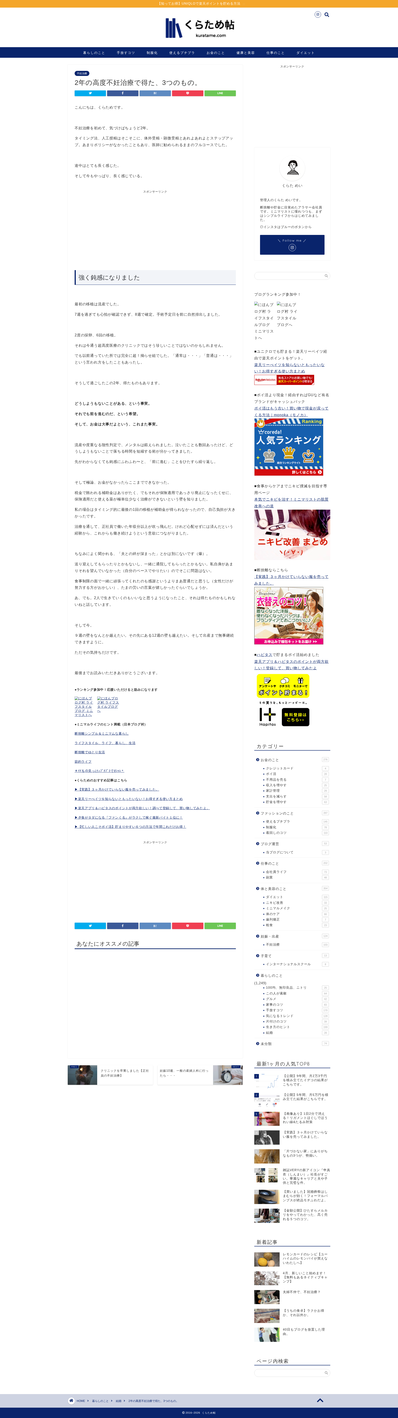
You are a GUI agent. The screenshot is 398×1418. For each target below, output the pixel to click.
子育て (294, 956)
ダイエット (305, 53)
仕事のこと (275, 53)
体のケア (296, 914)
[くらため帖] (199, 41)
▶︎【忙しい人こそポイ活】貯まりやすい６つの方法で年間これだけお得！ (130, 827)
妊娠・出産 (294, 936)
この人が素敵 (296, 993)
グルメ (296, 999)
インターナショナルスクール (296, 964)
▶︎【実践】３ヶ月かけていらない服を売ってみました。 (117, 789)
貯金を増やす (296, 802)
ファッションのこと (294, 813)
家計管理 (296, 790)
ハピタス (264, 655)
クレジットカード (296, 768)
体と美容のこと (294, 889)
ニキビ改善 (296, 902)
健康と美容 (246, 53)
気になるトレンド (297, 1016)
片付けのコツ (296, 1021)
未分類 (294, 1044)
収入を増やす (296, 785)
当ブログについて (296, 852)
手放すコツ (126, 53)
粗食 (296, 925)
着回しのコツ (297, 833)
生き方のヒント (297, 1027)
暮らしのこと (94, 53)
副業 (296, 877)
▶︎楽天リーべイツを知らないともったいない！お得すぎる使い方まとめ (129, 799)
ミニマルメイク (296, 908)
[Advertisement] (115, 228)
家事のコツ (296, 1004)
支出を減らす (296, 796)
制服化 (152, 53)
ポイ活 (296, 774)
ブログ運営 (294, 844)
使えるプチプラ (182, 53)
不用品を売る (296, 779)
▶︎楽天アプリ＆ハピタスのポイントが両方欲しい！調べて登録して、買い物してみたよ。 (142, 808)
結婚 (296, 1032)
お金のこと (216, 53)
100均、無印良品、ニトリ (296, 987)
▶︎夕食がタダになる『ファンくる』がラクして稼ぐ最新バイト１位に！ (129, 817)
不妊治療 (82, 73)
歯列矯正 (296, 919)
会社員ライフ (296, 872)
